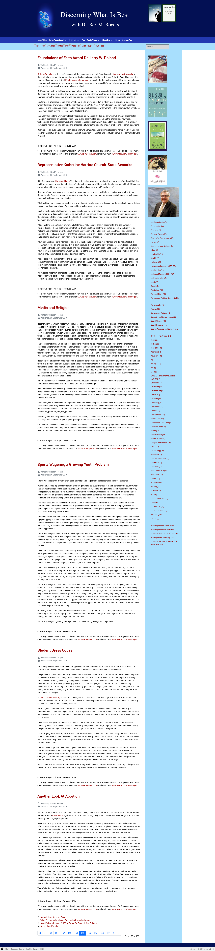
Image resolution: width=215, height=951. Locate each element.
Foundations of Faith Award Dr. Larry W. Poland (76, 58)
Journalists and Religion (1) (162, 246)
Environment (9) (157, 391)
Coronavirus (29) (157, 507)
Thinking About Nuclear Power (163, 526)
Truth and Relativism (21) (161, 336)
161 (56, 933)
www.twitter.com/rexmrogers (124, 154)
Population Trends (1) (159, 499)
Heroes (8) (155, 242)
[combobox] (157, 46)
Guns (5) (154, 503)
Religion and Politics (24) (161, 443)
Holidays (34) (156, 262)
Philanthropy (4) (157, 451)
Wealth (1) (155, 258)
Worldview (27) (157, 475)
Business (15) (156, 483)
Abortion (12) (156, 352)
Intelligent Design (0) (159, 222)
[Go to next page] (114, 933)
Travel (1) (154, 495)
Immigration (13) (157, 270)
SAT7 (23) (155, 447)
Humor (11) (155, 479)
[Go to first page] (40, 933)
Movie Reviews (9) (158, 439)
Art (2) (153, 368)
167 (95, 933)
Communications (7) (159, 511)
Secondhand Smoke (49, 926)
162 (63, 933)
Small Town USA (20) (159, 471)
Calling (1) (155, 519)
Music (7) (154, 282)
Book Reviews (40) (158, 435)
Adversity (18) (156, 356)
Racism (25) (155, 309)
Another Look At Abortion (58, 796)
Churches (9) (156, 230)
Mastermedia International (77, 80)
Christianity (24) (157, 226)
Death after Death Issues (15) (162, 238)
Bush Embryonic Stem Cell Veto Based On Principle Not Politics (68, 923)
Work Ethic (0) (156, 348)
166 (89, 933)
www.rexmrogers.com (87, 154)
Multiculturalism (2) (159, 278)
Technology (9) (156, 515)
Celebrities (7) (156, 463)
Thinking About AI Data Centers (163, 530)
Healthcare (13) (157, 407)
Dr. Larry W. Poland (45, 74)
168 (102, 933)
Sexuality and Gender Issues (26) (164, 317)
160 (50, 933)
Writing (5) (155, 487)
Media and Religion (53, 307)
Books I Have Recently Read (52, 917)
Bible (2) (154, 372)
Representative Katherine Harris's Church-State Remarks (84, 164)
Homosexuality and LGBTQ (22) (163, 266)
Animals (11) (156, 364)
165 (82, 933)
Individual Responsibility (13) (162, 274)
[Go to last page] (118, 933)
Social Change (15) (158, 321)
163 (69, 933)
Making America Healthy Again (163, 537)
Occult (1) (155, 286)
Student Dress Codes (54, 650)
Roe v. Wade (57, 815)
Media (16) (155, 431)
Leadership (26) (157, 254)
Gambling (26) (156, 403)
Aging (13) (155, 360)
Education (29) (156, 387)
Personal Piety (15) (158, 294)
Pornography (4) (157, 305)
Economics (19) (157, 383)
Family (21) (155, 395)
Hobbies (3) (155, 411)
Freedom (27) (156, 399)
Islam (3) (154, 250)
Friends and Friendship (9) (161, 423)
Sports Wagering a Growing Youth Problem (73, 464)
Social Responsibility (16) (161, 325)
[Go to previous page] (45, 933)
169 (108, 933)
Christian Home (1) (158, 427)
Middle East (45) (157, 419)
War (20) (154, 340)
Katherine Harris (62, 181)
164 (76, 933)
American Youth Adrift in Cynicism (164, 534)
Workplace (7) (156, 455)
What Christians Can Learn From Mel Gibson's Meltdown (65, 920)
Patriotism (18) (157, 290)
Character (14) (156, 467)
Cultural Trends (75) (159, 234)
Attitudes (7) (156, 491)
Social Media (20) (158, 415)
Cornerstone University (123, 74)
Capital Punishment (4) (160, 459)
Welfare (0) (155, 344)
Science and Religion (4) (160, 313)
